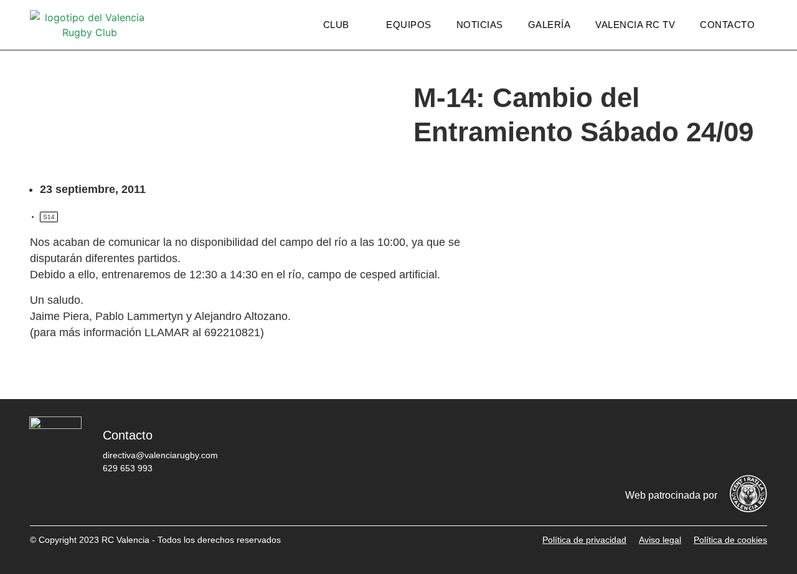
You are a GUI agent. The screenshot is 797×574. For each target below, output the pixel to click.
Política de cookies (730, 540)
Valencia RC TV (635, 24)
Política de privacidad (584, 540)
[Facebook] (602, 444)
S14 (49, 217)
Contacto (727, 24)
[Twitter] (639, 444)
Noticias (479, 24)
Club (336, 24)
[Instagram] (676, 444)
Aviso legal (660, 540)
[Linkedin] (751, 444)
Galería (549, 24)
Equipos (409, 24)
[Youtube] (714, 444)
